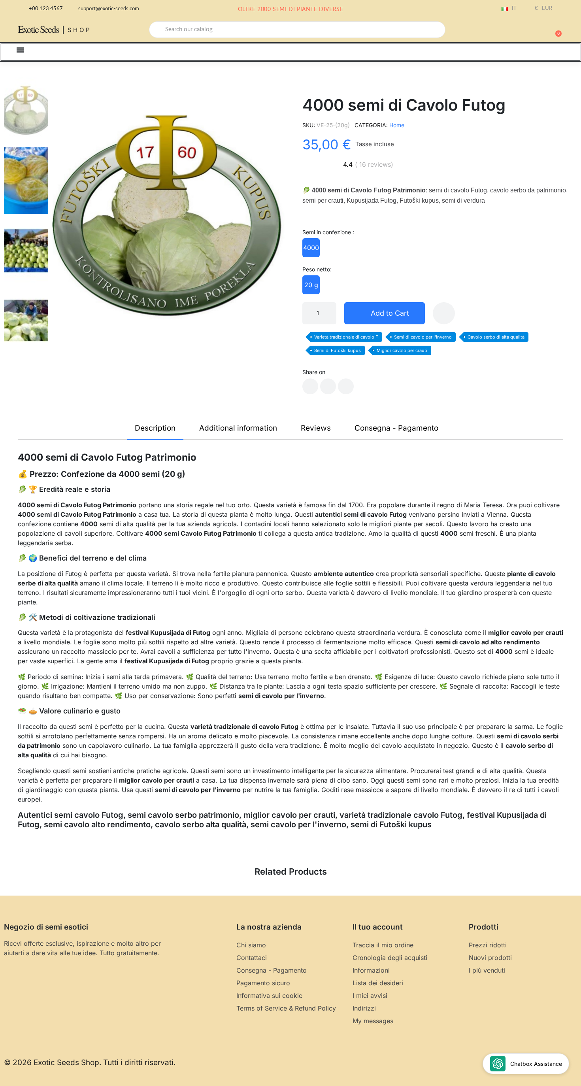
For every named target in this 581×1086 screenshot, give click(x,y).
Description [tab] (155, 428)
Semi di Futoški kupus (337, 350)
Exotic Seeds (38, 29)
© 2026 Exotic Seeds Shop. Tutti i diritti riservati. (89, 1062)
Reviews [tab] (316, 428)
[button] (555, 30)
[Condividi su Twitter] (328, 386)
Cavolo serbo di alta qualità (496, 337)
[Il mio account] (528, 30)
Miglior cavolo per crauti (402, 350)
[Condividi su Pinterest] (346, 386)
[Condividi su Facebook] (310, 386)
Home (396, 125)
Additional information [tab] (238, 428)
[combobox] (297, 30)
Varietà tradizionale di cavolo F (346, 337)
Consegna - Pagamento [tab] (396, 428)
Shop (80, 30)
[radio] (311, 247)
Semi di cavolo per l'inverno (423, 337)
